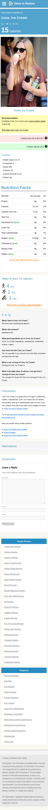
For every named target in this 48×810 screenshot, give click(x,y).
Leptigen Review (11, 613)
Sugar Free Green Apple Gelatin (15, 435)
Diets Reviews (10, 692)
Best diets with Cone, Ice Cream (15, 130)
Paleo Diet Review (12, 574)
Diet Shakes (9, 687)
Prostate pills (9, 736)
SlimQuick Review (11, 646)
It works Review (10, 618)
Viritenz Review (10, 552)
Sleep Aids (8, 742)
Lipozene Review (11, 657)
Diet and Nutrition (11, 676)
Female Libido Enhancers (15, 731)
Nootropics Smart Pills (13, 714)
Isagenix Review (11, 558)
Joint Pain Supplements (14, 709)
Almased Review (11, 635)
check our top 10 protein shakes (16, 409)
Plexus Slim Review (12, 629)
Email (3, 514)
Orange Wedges (9, 432)
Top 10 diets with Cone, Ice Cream (24, 260)
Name (4, 507)
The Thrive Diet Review (14, 624)
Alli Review (9, 602)
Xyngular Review (11, 640)
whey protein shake (37, 121)
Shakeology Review (12, 547)
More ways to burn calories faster (24, 305)
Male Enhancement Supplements (18, 720)
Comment (5, 478)
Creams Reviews (11, 698)
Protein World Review (13, 569)
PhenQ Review (10, 585)
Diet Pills (8, 681)
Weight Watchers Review (14, 591)
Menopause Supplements (14, 725)
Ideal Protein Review (12, 580)
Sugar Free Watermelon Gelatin (15, 429)
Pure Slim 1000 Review (14, 596)
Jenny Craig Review (12, 563)
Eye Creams (9, 703)
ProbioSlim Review (12, 662)
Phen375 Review (11, 607)
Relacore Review (11, 651)
